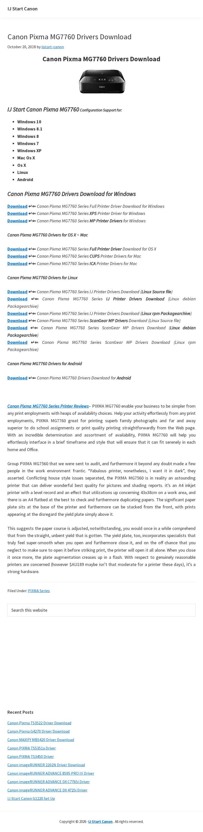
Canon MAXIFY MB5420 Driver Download (40, 739)
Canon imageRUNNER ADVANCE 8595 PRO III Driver (50, 773)
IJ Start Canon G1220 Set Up (31, 798)
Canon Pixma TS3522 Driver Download (39, 722)
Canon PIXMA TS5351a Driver (31, 748)
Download (17, 206)
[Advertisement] (101, 663)
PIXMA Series (39, 590)
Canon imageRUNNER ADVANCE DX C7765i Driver (48, 781)
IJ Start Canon (22, 8)
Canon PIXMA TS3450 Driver (30, 756)
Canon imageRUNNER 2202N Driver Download (46, 764)
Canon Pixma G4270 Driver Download (38, 731)
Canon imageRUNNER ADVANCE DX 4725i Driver (47, 790)
